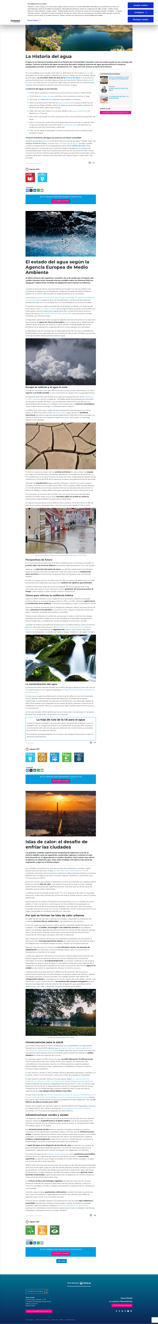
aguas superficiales (66, 103)
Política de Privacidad (42, 1320)
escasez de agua (47, 96)
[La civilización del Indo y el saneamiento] (104, 99)
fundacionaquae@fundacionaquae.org (39, 1311)
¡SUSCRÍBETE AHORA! (61, 201)
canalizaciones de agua (67, 143)
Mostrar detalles (33, 20)
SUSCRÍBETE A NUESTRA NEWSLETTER (115, 112)
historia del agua (73, 78)
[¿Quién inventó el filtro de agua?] (104, 90)
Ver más (61, 1261)
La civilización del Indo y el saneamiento (118, 97)
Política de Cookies (96, 15)
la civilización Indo (77, 146)
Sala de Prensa (70, 1320)
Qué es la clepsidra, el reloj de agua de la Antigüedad (119, 78)
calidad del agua (70, 125)
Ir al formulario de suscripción (122, 1305)
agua (87, 73)
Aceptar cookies (141, 5)
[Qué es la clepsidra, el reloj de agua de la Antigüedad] (104, 80)
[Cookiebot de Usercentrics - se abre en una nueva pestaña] (15, 21)
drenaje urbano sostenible (57, 1154)
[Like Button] (89, 162)
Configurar (139, 12)
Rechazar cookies (140, 20)
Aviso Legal (29, 1320)
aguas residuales (79, 111)
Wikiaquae (112, 86)
